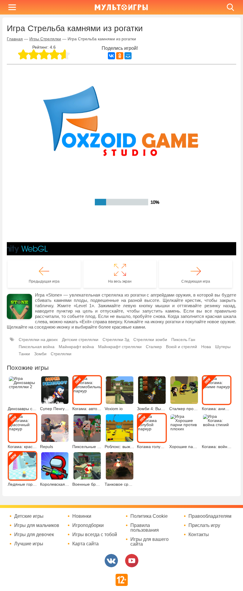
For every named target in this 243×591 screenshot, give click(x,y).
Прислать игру (204, 525)
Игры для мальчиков (36, 525)
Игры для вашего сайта (149, 542)
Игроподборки (88, 525)
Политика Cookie (149, 516)
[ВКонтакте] (111, 55)
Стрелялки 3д (116, 339)
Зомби (40, 354)
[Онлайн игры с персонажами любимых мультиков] (121, 7)
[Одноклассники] (119, 55)
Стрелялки (61, 354)
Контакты (198, 534)
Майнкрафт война (76, 347)
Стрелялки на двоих (38, 339)
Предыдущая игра (44, 281)
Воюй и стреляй (181, 347)
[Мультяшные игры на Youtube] (131, 560)
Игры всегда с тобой (94, 534)
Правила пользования (144, 528)
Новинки (81, 516)
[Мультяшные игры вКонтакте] (111, 560)
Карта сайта (85, 543)
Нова (206, 347)
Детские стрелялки (80, 339)
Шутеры (223, 347)
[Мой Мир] (128, 55)
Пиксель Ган (183, 339)
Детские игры (29, 516)
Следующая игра (195, 281)
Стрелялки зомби (150, 339)
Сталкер (154, 347)
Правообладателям (209, 516)
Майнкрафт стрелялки (120, 347)
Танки (24, 354)
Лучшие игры (28, 543)
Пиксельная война (37, 347)
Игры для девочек (34, 534)
